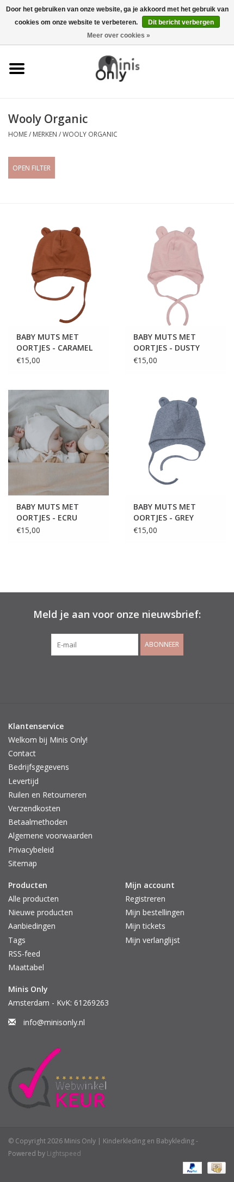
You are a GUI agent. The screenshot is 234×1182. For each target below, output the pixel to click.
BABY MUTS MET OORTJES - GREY (164, 512)
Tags (17, 940)
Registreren (145, 898)
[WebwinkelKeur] (117, 1078)
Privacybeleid (31, 849)
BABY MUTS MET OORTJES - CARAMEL (54, 342)
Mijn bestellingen (154, 912)
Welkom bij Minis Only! (48, 739)
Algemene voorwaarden (50, 835)
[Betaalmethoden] (191, 1167)
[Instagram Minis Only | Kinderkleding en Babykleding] (127, 678)
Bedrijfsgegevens (38, 767)
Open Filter (32, 168)
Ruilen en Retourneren (47, 794)
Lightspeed (64, 1153)
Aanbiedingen (32, 926)
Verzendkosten (34, 808)
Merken (45, 134)
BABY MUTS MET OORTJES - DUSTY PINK (166, 342)
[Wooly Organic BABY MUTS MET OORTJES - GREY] (175, 442)
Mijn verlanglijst (152, 940)
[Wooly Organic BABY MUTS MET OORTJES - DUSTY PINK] (175, 273)
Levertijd (23, 781)
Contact (22, 753)
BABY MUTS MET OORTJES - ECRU (47, 512)
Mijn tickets (145, 926)
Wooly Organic (90, 134)
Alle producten (33, 898)
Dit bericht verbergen (181, 22)
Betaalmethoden (37, 822)
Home (17, 134)
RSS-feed (24, 953)
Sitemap (22, 863)
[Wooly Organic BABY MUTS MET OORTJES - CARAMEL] (58, 273)
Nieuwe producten (40, 912)
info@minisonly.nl (54, 1022)
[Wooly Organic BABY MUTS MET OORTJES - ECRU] (58, 442)
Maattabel (26, 967)
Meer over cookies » (118, 35)
